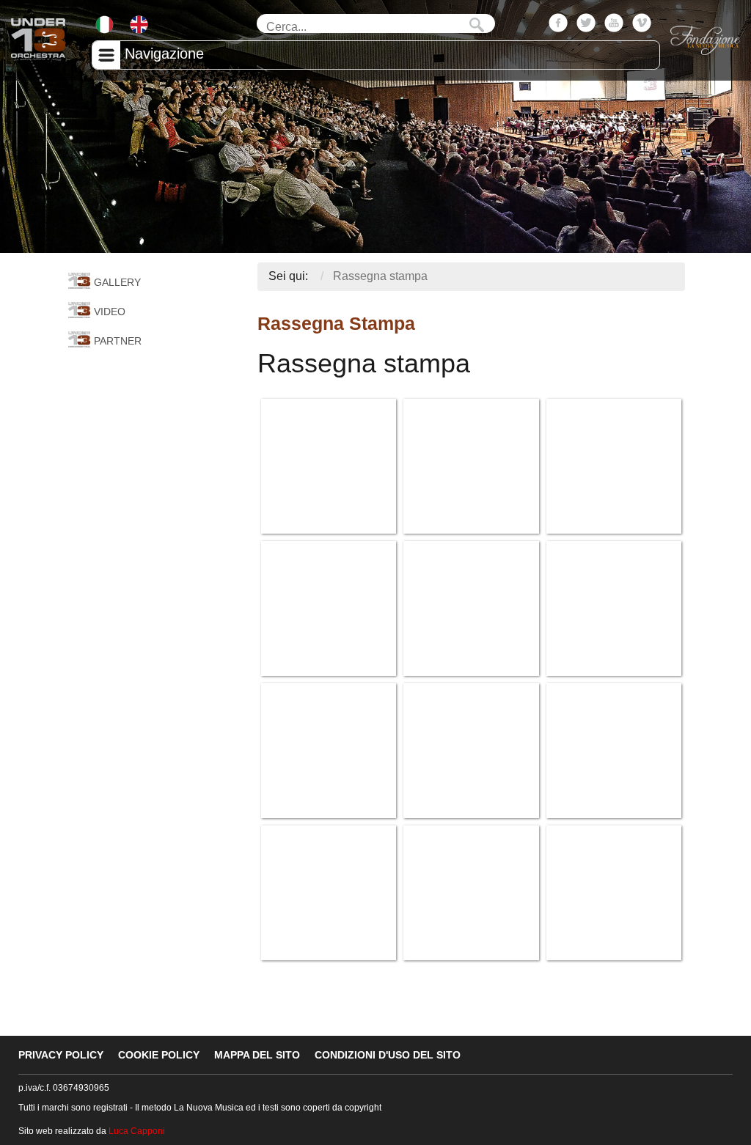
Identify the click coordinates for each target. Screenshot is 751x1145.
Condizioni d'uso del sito (388, 1055)
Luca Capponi (137, 1131)
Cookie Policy (158, 1055)
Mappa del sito (257, 1055)
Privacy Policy (60, 1055)
